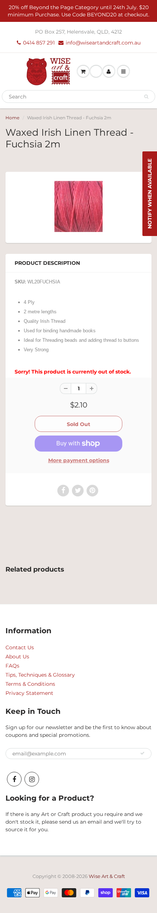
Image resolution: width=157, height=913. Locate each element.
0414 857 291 (39, 42)
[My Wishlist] (96, 71)
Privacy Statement (29, 693)
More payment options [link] (78, 460)
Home (12, 117)
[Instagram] (31, 779)
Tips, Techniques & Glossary (40, 675)
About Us (17, 656)
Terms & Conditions (30, 684)
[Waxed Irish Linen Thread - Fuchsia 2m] (78, 206)
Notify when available (149, 194)
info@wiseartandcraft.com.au (103, 42)
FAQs (12, 665)
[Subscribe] (142, 753)
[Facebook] (14, 779)
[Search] (146, 96)
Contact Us (19, 647)
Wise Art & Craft (107, 876)
